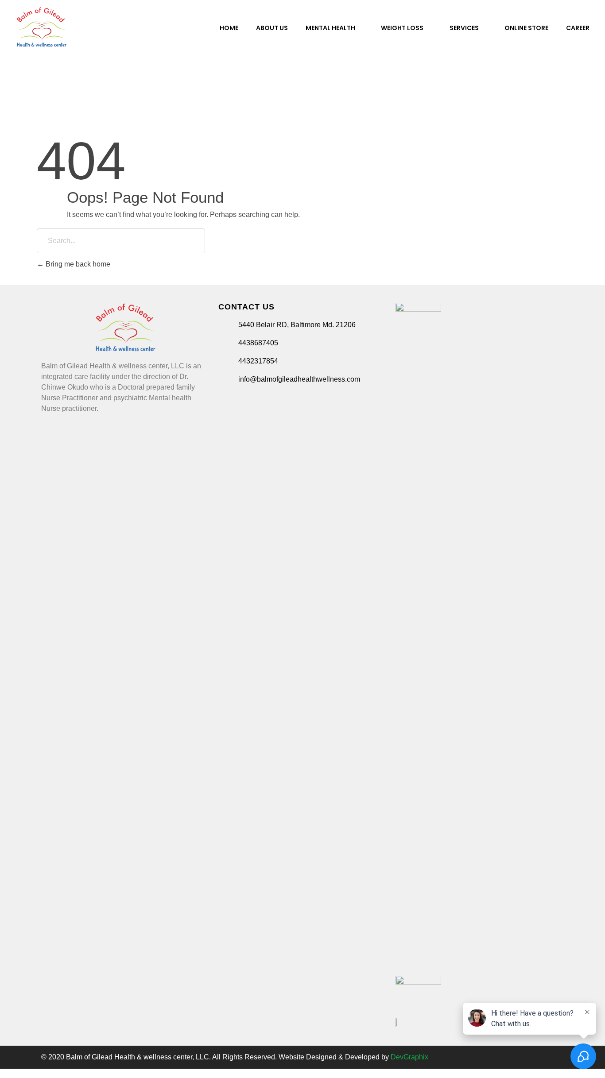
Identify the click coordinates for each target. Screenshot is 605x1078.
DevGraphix (409, 1057)
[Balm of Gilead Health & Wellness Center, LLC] (41, 27)
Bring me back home (77, 264)
